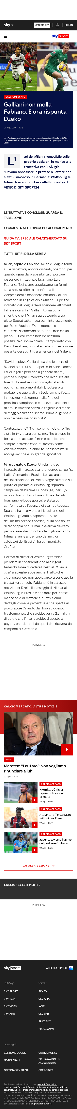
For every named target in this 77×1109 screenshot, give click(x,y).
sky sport (11, 991)
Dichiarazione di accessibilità (49, 1061)
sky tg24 (10, 998)
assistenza (52, 1089)
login (69, 25)
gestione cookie (15, 1052)
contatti (64, 1089)
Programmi (46, 1028)
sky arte (10, 1013)
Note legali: (10, 1044)
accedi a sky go (56, 968)
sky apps (44, 998)
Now (41, 1006)
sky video (10, 1006)
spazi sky (44, 1021)
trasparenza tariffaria (34, 1089)
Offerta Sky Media (16, 1070)
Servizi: (42, 983)
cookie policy (47, 1052)
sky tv (42, 991)
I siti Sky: (9, 983)
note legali (12, 1060)
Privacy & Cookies (27, 1087)
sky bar (43, 1013)
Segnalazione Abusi (41, 1103)
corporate (45, 1070)
